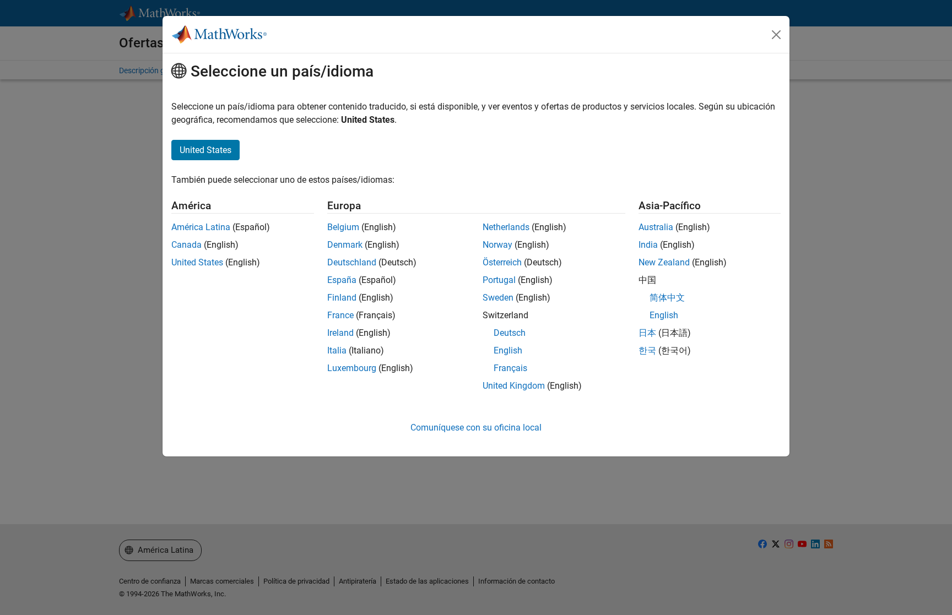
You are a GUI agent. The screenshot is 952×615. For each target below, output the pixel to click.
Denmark (345, 245)
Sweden (498, 297)
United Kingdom (514, 385)
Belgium (343, 227)
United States (197, 262)
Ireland (340, 333)
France (340, 315)
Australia (656, 227)
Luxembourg (351, 368)
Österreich (502, 262)
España (341, 280)
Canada (186, 245)
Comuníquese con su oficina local (476, 427)
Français (510, 368)
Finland (341, 297)
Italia (337, 350)
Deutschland (351, 262)
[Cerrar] (776, 34)
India (648, 245)
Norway (497, 245)
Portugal (499, 280)
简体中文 (667, 297)
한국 (647, 350)
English (508, 350)
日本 (647, 333)
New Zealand (664, 262)
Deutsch (510, 333)
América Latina (200, 227)
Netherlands (506, 227)
